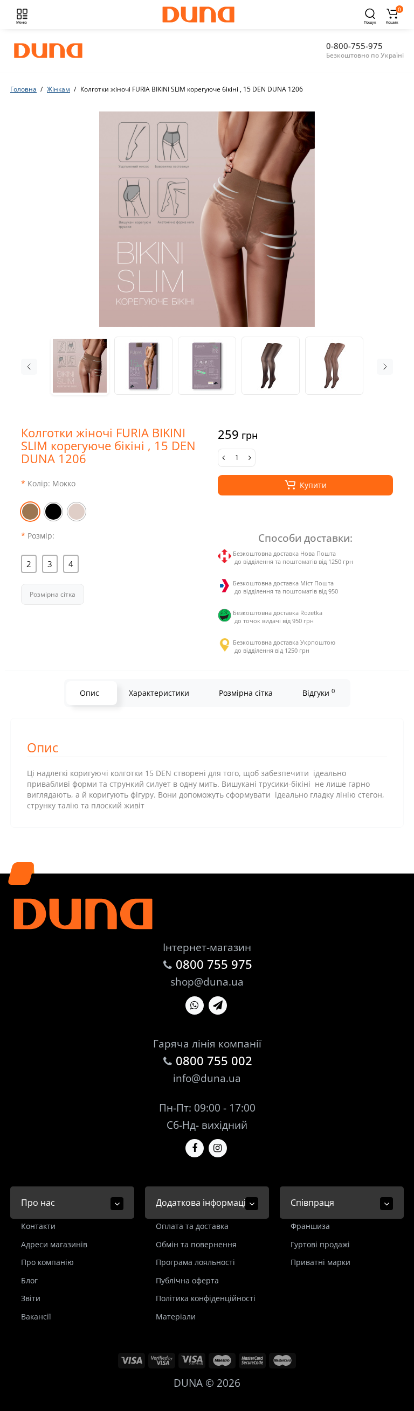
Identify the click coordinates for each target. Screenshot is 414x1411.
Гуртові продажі (320, 1244)
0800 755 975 (214, 964)
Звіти (30, 1298)
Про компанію (47, 1262)
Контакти (38, 1226)
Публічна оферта (187, 1280)
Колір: (51, 483)
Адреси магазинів (54, 1244)
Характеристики (159, 693)
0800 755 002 (214, 1060)
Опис (89, 693)
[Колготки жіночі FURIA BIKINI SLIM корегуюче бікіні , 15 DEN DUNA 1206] (207, 219)
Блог (29, 1280)
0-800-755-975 (354, 45)
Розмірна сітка (52, 594)
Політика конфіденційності (206, 1298)
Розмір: (40, 535)
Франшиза (310, 1226)
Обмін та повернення (196, 1244)
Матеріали (176, 1316)
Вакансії (36, 1316)
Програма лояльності (195, 1262)
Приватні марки (320, 1262)
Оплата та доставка (192, 1226)
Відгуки (318, 692)
